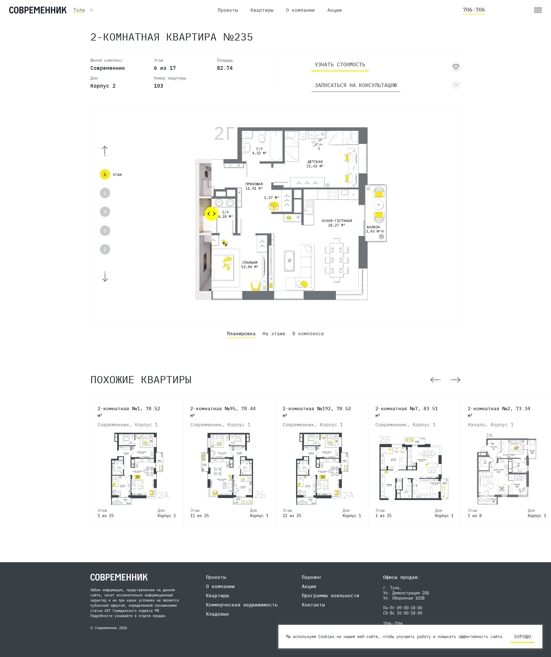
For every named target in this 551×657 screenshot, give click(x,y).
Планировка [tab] (241, 333)
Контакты (313, 605)
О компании (300, 10)
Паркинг (312, 577)
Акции (334, 10)
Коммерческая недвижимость (242, 605)
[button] (112, 151)
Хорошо (522, 636)
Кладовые (217, 614)
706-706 (474, 9)
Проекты (228, 10)
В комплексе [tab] (308, 333)
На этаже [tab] (274, 333)
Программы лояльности (330, 595)
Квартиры (262, 10)
